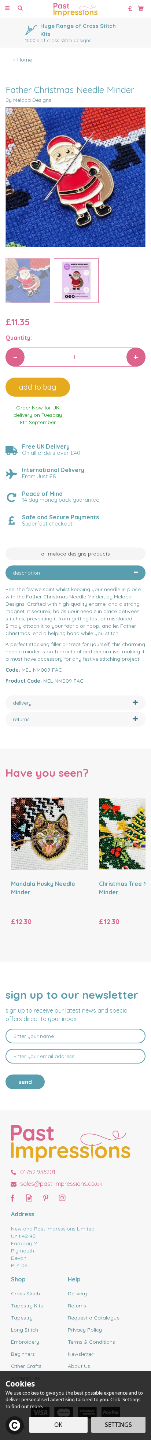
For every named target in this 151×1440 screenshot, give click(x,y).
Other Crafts (26, 1366)
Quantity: (18, 337)
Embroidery (25, 1342)
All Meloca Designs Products (75, 553)
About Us (79, 1366)
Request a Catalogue (93, 1317)
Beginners (23, 1354)
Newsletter (80, 1354)
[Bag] (141, 8)
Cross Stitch (25, 1293)
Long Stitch (24, 1329)
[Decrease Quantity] (15, 357)
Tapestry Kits (27, 1305)
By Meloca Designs (28, 100)
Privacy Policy (85, 1329)
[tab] (75, 572)
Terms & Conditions (91, 1342)
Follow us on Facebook (12, 1197)
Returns (77, 1305)
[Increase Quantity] (136, 357)
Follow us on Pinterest (45, 1197)
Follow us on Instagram (62, 1197)
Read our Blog (29, 1197)
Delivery (77, 1293)
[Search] (20, 8)
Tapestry (22, 1317)
